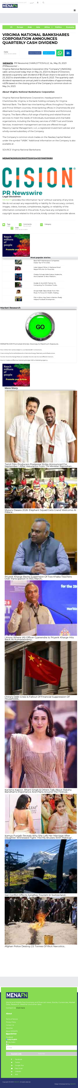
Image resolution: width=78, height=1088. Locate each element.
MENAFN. (17, 1082)
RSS (16, 1074)
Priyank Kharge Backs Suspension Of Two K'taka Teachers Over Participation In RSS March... (38, 577)
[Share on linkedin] (68, 53)
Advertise (9, 1028)
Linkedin (18, 1071)
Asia (38, 27)
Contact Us (10, 1025)
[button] (37, 2)
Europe (19, 27)
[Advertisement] (39, 18)
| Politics (58, 27)
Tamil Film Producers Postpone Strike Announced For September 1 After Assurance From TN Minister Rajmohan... (39, 465)
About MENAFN (12, 1031)
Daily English (12, 1039)
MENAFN (8, 63)
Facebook (18, 1059)
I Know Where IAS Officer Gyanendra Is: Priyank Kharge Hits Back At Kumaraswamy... (39, 638)
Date (6, 52)
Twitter (17, 1062)
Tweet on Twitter (49, 53)
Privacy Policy (11, 1022)
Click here (20, 1008)
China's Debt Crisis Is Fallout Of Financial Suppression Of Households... (37, 697)
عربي (32, 2)
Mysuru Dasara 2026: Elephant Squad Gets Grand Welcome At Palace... (40, 511)
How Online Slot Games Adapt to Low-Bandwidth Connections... (21, 350)
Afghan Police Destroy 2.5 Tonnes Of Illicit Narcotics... (35, 946)
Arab (29, 27)
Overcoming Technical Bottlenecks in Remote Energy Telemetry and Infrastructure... (28, 353)
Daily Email (18, 1068)
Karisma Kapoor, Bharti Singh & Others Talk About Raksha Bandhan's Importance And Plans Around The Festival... (38, 790)
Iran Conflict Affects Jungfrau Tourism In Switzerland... (36, 895)
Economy (70, 27)
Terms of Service (12, 1019)
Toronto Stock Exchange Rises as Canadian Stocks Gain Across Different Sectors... (27, 357)
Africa (47, 27)
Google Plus (19, 1065)
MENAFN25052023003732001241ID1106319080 (27, 158)
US (8, 27)
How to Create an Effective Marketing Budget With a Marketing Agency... (24, 360)
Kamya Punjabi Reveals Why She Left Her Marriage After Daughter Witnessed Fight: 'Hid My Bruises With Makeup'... (39, 836)
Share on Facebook (34, 53)
